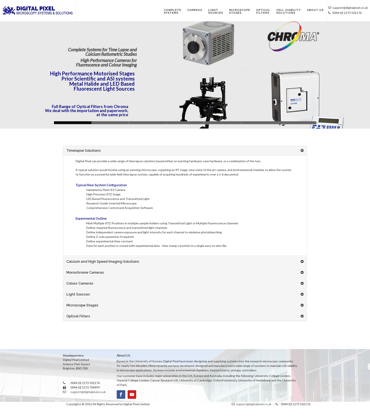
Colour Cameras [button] (79, 283)
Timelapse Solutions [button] (83, 150)
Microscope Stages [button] (82, 305)
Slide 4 (110, 122)
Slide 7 (260, 122)
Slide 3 (222, 122)
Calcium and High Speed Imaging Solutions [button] (102, 262)
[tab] (185, 150)
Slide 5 (297, 122)
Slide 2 (185, 122)
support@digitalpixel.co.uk (88, 392)
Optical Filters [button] (78, 316)
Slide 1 (147, 122)
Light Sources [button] (78, 294)
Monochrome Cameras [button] (85, 272)
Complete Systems (172, 11)
